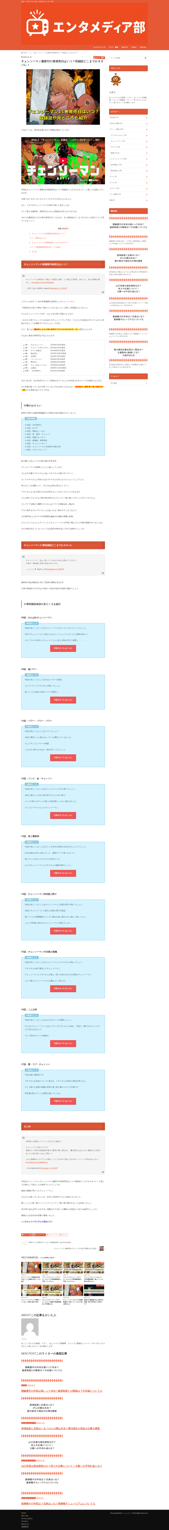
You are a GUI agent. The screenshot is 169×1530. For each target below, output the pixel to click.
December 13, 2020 (48, 1168)
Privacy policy (27, 1518)
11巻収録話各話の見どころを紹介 (45, 247)
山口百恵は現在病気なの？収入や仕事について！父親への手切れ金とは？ (128, 304)
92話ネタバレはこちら (63, 815)
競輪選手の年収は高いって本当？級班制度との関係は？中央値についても (127, 242)
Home (23, 1513)
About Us (125, 47)
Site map (143, 47)
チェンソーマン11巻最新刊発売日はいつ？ (47, 234)
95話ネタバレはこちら (63, 988)
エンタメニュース (99, 47)
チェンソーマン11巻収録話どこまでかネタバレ (49, 243)
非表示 (65, 228)
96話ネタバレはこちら (63, 1043)
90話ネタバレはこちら (63, 700)
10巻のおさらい (38, 238)
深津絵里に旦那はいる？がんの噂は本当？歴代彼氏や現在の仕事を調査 (128, 273)
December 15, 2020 (57, 288)
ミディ (24, 1339)
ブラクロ (115, 147)
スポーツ (114, 188)
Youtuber (114, 117)
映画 (112, 200)
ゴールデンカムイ (118, 135)
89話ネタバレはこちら (63, 648)
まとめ (33, 251)
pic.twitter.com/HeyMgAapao (42, 282)
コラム (113, 182)
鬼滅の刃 (114, 153)
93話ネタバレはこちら (63, 873)
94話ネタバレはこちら (63, 931)
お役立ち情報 (116, 123)
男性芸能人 (116, 171)
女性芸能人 (116, 165)
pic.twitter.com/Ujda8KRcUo (37, 1162)
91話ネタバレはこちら (63, 757)
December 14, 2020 (54, 569)
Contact (134, 47)
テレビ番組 (115, 194)
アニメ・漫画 (113, 47)
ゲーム (113, 176)
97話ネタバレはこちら (63, 1101)
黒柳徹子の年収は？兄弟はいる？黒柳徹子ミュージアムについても (128, 335)
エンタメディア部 (128, 1513)
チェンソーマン (40, 1234)
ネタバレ (64, 1234)
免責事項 (25, 1527)
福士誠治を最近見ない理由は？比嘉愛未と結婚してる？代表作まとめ (127, 366)
